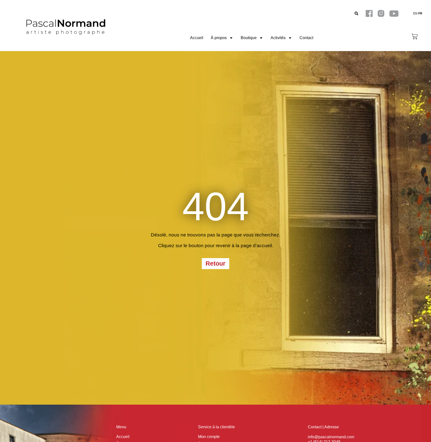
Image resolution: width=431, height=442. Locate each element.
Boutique (249, 38)
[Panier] (415, 36)
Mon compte (209, 437)
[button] (356, 13)
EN (415, 13)
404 (215, 206)
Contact (306, 38)
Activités (278, 38)
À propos (219, 38)
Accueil (196, 38)
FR (420, 13)
